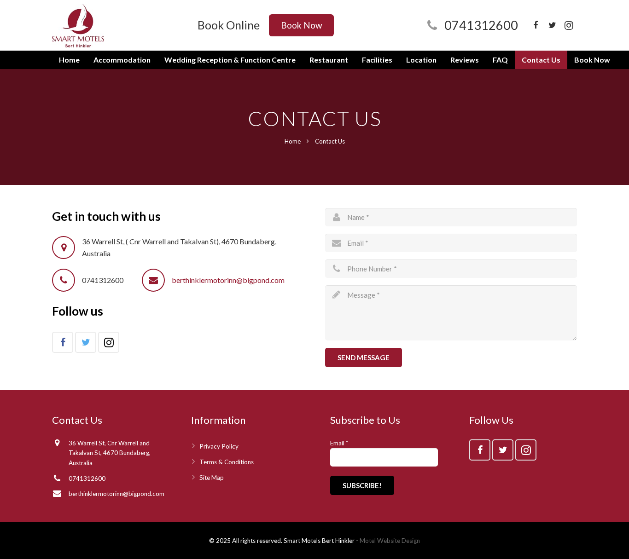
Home (293, 141)
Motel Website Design (390, 540)
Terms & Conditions (226, 462)
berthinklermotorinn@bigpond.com (228, 280)
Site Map (211, 477)
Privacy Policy (219, 446)
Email (339, 443)
